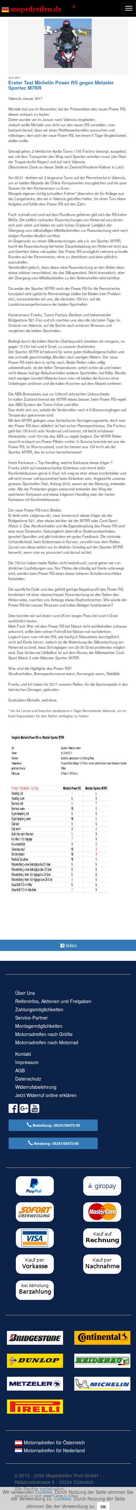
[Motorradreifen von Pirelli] (35, 1405)
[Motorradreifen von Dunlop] (35, 1360)
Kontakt (23, 1054)
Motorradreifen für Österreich (53, 1442)
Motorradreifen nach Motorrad (46, 1042)
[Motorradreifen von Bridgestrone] (35, 1337)
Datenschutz (28, 1078)
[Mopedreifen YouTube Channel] (34, 1109)
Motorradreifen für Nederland (53, 1450)
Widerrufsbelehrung (35, 1087)
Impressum (27, 1062)
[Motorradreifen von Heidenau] (102, 1360)
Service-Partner (31, 1017)
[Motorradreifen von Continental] (102, 1337)
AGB (20, 1070)
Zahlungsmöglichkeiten (39, 1009)
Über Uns (25, 993)
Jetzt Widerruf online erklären (46, 1095)
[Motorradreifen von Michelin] (102, 1383)
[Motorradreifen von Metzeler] (35, 1383)
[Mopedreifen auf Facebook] (13, 1109)
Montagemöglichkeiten (38, 1025)
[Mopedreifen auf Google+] (23, 1109)
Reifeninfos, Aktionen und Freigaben (53, 1001)
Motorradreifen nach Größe (44, 1034)
